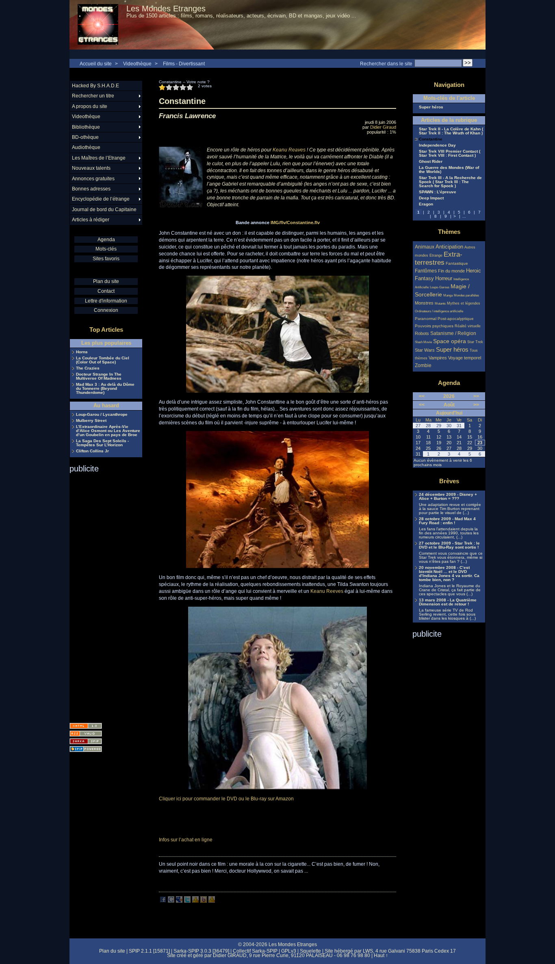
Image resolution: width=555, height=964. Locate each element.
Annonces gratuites (93, 179)
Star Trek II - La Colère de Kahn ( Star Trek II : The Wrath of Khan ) (451, 131)
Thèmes (449, 231)
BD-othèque (85, 137)
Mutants (440, 303)
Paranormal (425, 318)
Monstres (424, 302)
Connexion (106, 310)
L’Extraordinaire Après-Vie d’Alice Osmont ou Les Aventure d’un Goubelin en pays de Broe (108, 431)
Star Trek (475, 342)
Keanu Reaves (289, 150)
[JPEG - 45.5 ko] (277, 566)
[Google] (171, 901)
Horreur (443, 278)
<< (422, 396)
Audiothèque (86, 147)
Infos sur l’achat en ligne (185, 840)
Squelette (310, 951)
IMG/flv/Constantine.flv (295, 222)
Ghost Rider (430, 162)
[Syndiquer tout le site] (85, 734)
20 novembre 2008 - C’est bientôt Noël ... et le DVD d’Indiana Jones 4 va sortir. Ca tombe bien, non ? (449, 574)
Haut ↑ (381, 955)
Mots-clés (106, 249)
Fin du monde (451, 270)
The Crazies (88, 368)
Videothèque (137, 64)
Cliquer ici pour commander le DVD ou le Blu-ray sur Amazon (226, 799)
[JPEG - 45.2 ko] (277, 391)
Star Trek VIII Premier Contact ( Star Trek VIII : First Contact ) (449, 153)
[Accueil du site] (98, 24)
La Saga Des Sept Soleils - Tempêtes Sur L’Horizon (102, 443)
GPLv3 (288, 951)
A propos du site (89, 106)
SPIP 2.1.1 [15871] (149, 951)
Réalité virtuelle (468, 326)
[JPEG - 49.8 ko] (277, 788)
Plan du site (106, 281)
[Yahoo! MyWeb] (211, 901)
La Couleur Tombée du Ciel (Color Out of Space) (102, 360)
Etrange (435, 255)
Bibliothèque (86, 127)
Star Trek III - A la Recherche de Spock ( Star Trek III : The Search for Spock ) (450, 182)
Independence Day (437, 145)
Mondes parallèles (466, 295)
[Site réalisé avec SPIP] (85, 749)
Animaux (425, 246)
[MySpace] (179, 901)
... (464, 216)
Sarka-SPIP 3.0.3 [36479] (201, 951)
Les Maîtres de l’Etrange (99, 158)
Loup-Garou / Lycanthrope (102, 415)
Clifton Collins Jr (92, 451)
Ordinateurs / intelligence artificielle (439, 311)
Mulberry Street (91, 421)
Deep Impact (431, 198)
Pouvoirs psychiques (434, 326)
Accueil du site (96, 64)
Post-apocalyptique (456, 318)
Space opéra (449, 341)
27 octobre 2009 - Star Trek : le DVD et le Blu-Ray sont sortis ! (449, 545)
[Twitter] (187, 901)
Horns (82, 352)
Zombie (423, 365)
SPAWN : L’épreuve (437, 192)
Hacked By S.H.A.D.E (95, 86)
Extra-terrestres (438, 258)
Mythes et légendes (463, 303)
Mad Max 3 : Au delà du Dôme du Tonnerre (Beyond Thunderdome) (105, 389)
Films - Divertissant (184, 64)
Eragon (426, 204)
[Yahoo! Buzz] (203, 901)
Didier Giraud (383, 127)
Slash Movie (423, 342)
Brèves (449, 481)
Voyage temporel (464, 357)
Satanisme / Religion (453, 333)
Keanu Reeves (326, 591)
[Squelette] (85, 741)
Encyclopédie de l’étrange (101, 199)
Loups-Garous (439, 287)
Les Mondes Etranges (166, 8)
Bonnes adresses (91, 189)
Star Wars (425, 350)
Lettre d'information (106, 301)
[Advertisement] (101, 595)
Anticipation (449, 247)
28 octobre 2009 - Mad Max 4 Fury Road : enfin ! (447, 521)
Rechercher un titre (93, 96)
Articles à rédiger (90, 220)
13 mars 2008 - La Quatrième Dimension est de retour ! (448, 602)
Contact (106, 291)
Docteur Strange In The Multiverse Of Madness (98, 376)
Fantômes (426, 270)
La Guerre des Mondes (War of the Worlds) (449, 170)
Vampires (438, 357)
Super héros (431, 107)
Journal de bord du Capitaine (104, 209)
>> (476, 396)
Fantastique (457, 263)
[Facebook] (163, 901)
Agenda (106, 239)
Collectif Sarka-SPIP (255, 951)
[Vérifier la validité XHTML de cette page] (85, 726)
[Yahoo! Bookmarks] (195, 901)
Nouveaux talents (91, 168)
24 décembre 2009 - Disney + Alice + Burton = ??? (448, 497)
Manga (448, 295)
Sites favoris (106, 259)
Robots (422, 333)
